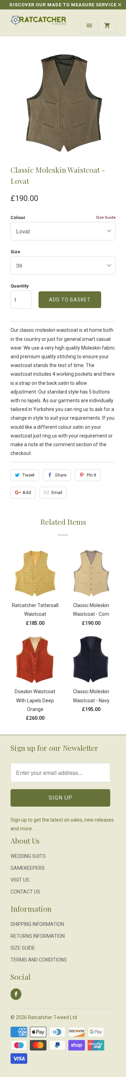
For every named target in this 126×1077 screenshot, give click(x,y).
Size (15, 251)
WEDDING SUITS (28, 856)
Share (60, 475)
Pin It (91, 475)
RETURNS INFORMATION (37, 936)
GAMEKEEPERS (27, 868)
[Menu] (89, 26)
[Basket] (107, 26)
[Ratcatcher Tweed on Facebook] (15, 994)
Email (56, 492)
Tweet (28, 475)
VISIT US (19, 880)
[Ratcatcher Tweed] (38, 25)
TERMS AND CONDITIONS (38, 960)
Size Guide (105, 217)
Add (26, 492)
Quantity (19, 286)
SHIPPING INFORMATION (37, 924)
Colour (18, 217)
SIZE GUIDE (22, 948)
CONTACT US (25, 892)
